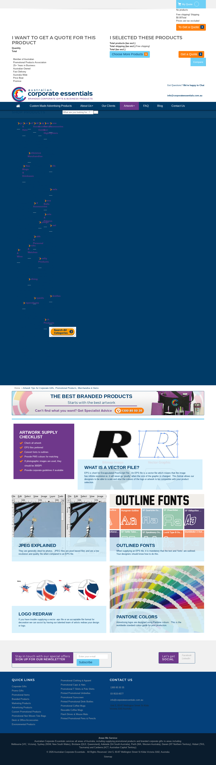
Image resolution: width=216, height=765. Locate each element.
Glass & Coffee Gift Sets (20, 299)
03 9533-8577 (117, 693)
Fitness (42, 172)
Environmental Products (23, 724)
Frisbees (42, 273)
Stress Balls (47, 202)
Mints (30, 144)
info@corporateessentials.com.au (126, 700)
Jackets (31, 300)
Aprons (31, 287)
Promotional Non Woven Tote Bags (29, 716)
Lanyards (32, 205)
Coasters (21, 290)
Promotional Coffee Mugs (73, 706)
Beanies (26, 138)
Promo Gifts (18, 690)
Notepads (27, 342)
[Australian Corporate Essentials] (67, 94)
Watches (32, 273)
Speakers (53, 141)
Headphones (50, 356)
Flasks (25, 231)
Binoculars (43, 147)
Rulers (36, 182)
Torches (53, 183)
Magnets (42, 285)
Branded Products (20, 699)
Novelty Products (43, 260)
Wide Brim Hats (24, 157)
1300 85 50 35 (117, 687)
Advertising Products (22, 707)
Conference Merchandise (35, 155)
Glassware (27, 234)
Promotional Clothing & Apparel (76, 680)
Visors (25, 151)
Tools (52, 165)
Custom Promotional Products (26, 711)
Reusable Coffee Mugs (72, 710)
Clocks (36, 138)
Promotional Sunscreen (72, 697)
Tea (29, 147)
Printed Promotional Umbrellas (75, 693)
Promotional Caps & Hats (73, 684)
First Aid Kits (35, 261)
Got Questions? (185, 85)
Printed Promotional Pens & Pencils (78, 718)
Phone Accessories (56, 125)
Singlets (32, 309)
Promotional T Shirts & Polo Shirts (77, 689)
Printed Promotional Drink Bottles (77, 701)
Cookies (32, 134)
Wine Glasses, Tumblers (21, 349)
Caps (24, 141)
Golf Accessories (40, 205)
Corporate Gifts (19, 686)
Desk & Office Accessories (25, 720)
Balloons (42, 270)
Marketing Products (21, 703)
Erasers (37, 141)
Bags (20, 123)
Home (17, 388)
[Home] (18, 106)
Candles (42, 151)
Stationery (38, 185)
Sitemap (108, 756)
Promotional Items (21, 695)
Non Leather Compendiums (29, 329)
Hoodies (32, 297)
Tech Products (49, 321)
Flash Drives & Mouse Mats (74, 714)
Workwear (32, 318)
